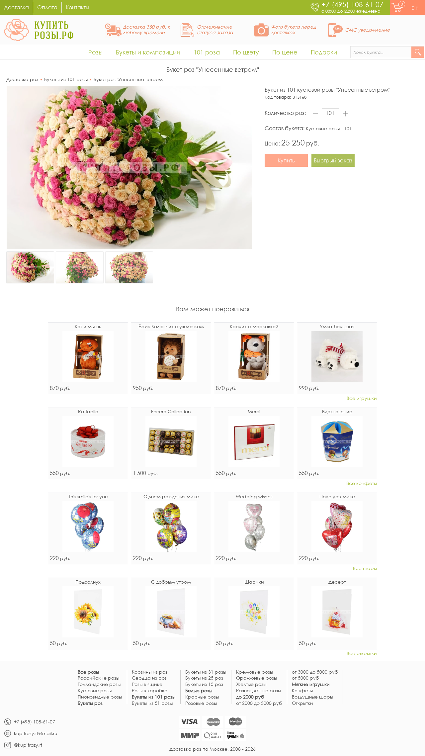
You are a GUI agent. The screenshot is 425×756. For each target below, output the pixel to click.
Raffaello (88, 412)
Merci (254, 412)
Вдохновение (337, 412)
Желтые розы (251, 684)
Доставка (16, 7)
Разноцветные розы (258, 691)
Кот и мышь (88, 327)
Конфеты (302, 691)
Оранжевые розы (256, 678)
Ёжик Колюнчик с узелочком (171, 327)
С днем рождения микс (171, 497)
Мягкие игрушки (311, 684)
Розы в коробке (149, 691)
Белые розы (198, 691)
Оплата (47, 7)
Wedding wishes (254, 497)
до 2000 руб (250, 697)
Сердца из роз (149, 678)
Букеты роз (90, 703)
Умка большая (337, 327)
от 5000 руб (305, 678)
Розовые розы (201, 703)
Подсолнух (88, 582)
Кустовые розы (95, 691)
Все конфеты (361, 483)
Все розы (88, 672)
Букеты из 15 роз (204, 684)
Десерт (337, 582)
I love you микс (337, 497)
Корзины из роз (149, 672)
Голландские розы (99, 684)
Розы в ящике (147, 684)
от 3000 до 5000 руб (315, 672)
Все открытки (362, 653)
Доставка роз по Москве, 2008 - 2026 (212, 749)
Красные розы (202, 697)
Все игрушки (362, 398)
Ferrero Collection (171, 412)
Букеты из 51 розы (152, 703)
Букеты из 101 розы (66, 79)
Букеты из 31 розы (205, 672)
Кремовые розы (254, 672)
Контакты (77, 7)
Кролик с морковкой (254, 327)
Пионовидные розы (100, 697)
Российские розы (98, 678)
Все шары (365, 568)
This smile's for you (88, 497)
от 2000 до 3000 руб (259, 703)
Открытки (302, 703)
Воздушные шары (312, 697)
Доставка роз (22, 79)
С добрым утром (171, 582)
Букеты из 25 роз (204, 678)
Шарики (254, 582)
